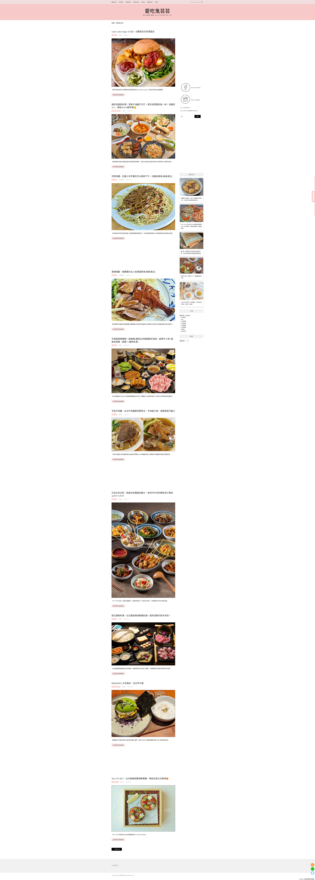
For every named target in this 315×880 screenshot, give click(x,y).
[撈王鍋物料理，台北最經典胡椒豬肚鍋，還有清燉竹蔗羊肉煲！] (143, 644)
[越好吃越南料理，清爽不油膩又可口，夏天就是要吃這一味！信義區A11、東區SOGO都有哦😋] (143, 136)
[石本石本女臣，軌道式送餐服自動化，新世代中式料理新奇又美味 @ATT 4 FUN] (143, 550)
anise (120, 35)
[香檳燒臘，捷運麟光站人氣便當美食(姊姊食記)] (143, 299)
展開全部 (182, 315)
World (149, 2)
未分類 (182, 329)
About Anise (186, 107)
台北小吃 (114, 179)
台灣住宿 (183, 323)
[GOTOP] (312, 873)
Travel (128, 2)
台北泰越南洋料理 (116, 110)
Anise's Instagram (195, 100)
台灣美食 (183, 327)
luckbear (121, 179)
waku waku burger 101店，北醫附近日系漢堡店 (133, 31)
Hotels (136, 2)
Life (156, 2)
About (114, 2)
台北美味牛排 (115, 782)
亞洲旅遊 (183, 321)
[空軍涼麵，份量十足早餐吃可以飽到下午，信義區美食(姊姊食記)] (143, 206)
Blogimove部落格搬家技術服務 (306, 879)
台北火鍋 (114, 345)
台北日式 (114, 35)
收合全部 (187, 315)
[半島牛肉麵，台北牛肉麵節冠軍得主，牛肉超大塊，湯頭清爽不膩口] (143, 434)
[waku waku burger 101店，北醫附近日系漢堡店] (143, 62)
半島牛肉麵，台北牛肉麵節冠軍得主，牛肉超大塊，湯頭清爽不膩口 (143, 411)
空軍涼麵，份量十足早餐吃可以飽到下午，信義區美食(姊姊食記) (142, 176)
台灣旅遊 (183, 325)
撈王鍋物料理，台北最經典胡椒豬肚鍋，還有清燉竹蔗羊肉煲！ (141, 615)
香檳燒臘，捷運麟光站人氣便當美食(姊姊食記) (133, 272)
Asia (143, 2)
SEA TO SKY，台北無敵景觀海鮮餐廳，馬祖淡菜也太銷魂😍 (140, 778)
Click (313, 196)
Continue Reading (118, 94)
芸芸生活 (183, 331)
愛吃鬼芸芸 (157, 11)
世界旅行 (183, 317)
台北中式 (114, 499)
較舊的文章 (117, 849)
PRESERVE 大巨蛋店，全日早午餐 (128, 683)
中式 (182, 319)
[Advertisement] (143, 257)
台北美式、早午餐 (116, 686)
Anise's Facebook (195, 87)
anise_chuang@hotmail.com (190, 110)
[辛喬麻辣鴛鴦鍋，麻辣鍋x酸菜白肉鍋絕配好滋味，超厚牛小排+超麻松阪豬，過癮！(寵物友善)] (143, 371)
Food (121, 2)
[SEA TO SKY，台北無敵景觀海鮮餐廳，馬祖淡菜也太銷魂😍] (143, 808)
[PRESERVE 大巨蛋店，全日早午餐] (143, 713)
